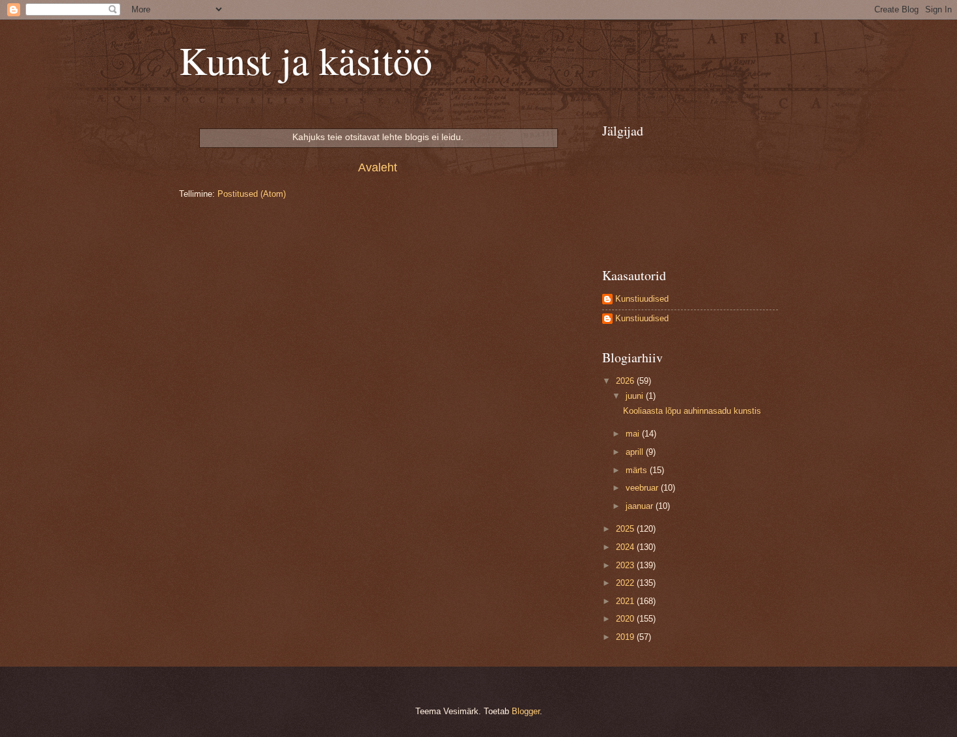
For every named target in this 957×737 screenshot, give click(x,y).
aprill (636, 452)
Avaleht (377, 167)
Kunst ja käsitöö (305, 60)
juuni (636, 396)
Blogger (526, 711)
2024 (626, 547)
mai (634, 434)
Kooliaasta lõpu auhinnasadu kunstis (692, 411)
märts (638, 470)
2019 (626, 637)
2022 (626, 583)
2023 (626, 565)
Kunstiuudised (642, 299)
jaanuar (641, 506)
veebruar (643, 488)
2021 (626, 601)
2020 (626, 619)
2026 (626, 381)
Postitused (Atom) (251, 194)
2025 (626, 529)
